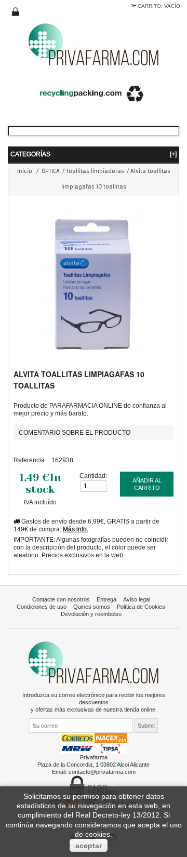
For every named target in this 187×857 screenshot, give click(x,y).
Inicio (24, 171)
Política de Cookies (141, 606)
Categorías (93, 154)
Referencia (29, 460)
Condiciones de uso (41, 606)
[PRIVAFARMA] (93, 44)
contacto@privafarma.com (102, 771)
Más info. (75, 529)
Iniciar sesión (15, 12)
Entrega (106, 599)
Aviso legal (136, 599)
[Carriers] (93, 742)
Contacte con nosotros (61, 599)
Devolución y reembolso (91, 614)
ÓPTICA (51, 171)
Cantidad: (93, 475)
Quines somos (91, 606)
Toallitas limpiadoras (95, 171)
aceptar (88, 845)
